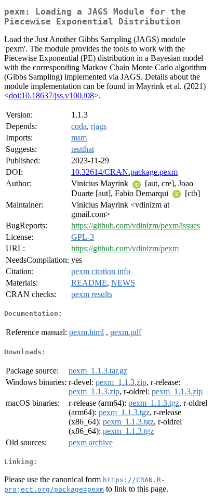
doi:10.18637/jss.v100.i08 (51, 95)
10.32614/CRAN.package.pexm (124, 172)
